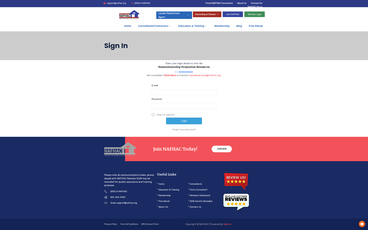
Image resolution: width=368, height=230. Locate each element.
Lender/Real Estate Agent (169, 15)
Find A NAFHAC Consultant (219, 3)
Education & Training (191, 26)
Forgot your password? (184, 129)
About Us (242, 3)
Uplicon (227, 224)
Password (157, 99)
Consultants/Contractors (153, 26)
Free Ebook (256, 26)
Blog (239, 26)
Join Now (222, 149)
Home (127, 26)
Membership (222, 26)
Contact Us (256, 3)
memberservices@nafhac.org (205, 75)
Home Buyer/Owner (205, 14)
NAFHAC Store (255, 7)
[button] (362, 224)
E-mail (155, 85)
